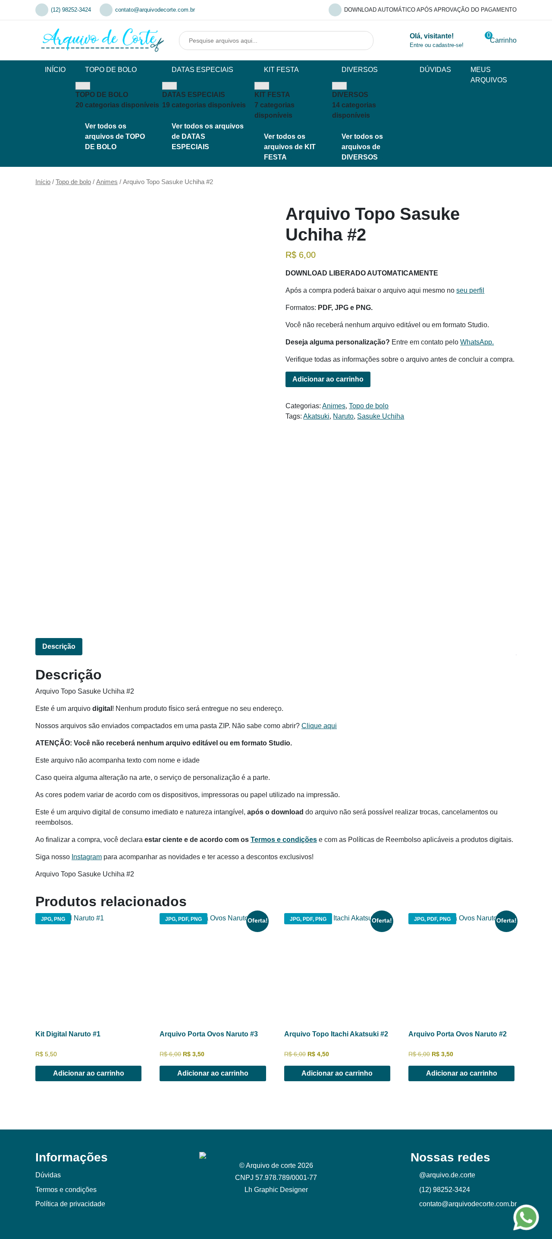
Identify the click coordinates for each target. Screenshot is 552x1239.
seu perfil (470, 290)
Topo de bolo (73, 181)
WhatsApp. (477, 342)
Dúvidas (48, 1175)
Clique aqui (319, 725)
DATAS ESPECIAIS (202, 69)
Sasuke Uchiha (380, 416)
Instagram (87, 856)
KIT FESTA (281, 69)
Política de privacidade (70, 1204)
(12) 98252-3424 (71, 9)
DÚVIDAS (435, 69)
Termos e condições (284, 839)
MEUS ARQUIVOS (488, 75)
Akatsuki (316, 416)
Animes (107, 181)
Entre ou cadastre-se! (437, 45)
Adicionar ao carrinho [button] (88, 1073)
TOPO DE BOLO (111, 69)
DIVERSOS (360, 69)
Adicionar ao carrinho (328, 379)
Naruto (343, 416)
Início (42, 181)
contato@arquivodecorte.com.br (155, 9)
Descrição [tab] (58, 646)
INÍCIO (55, 69)
